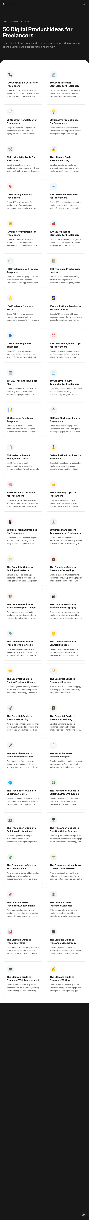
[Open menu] (84, 4)
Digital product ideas (11, 21)
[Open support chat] (83, 1214)
